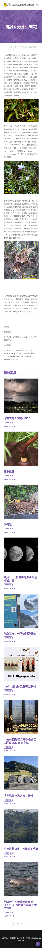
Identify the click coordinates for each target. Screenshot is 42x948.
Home (7, 47)
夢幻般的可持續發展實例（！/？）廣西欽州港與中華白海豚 (20, 905)
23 (29, 923)
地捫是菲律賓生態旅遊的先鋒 (21, 848)
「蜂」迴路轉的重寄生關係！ (21, 686)
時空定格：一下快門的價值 (20, 633)
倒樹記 (8, 524)
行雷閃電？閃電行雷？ (17, 418)
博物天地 (13, 47)
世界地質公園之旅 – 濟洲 (18, 795)
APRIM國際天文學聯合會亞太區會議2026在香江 (20, 741)
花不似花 (9, 471)
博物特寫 (21, 47)
